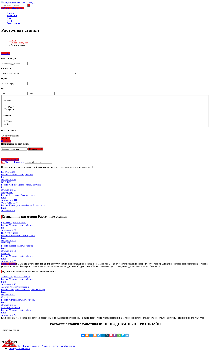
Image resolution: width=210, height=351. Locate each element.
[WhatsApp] (119, 335)
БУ (7, 124)
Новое (9, 121)
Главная (12, 40)
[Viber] (115, 335)
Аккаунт (46, 346)
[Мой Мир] (91, 335)
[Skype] (123, 335)
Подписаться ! (35, 149)
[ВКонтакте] (83, 335)
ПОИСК (5, 138)
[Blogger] (95, 335)
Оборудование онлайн (19, 348)
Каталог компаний (32, 346)
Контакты (70, 346)
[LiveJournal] (107, 335)
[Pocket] (111, 335)
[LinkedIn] (103, 335)
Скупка (10, 109)
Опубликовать (58, 346)
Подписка (6, 141)
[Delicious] (99, 335)
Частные (9, 162)
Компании (19, 162)
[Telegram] (127, 335)
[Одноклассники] (87, 335)
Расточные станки (10, 159)
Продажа (10, 106)
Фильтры (5, 53)
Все (3, 162)
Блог (20, 346)
